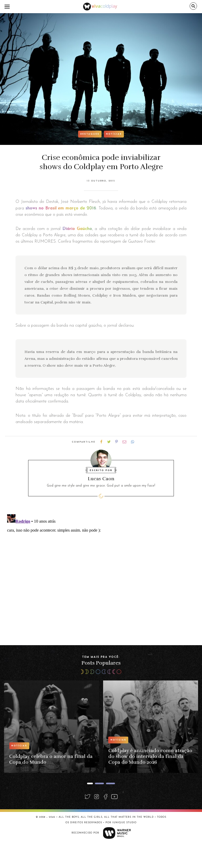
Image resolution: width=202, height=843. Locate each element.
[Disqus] (101, 578)
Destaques (89, 134)
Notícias (114, 134)
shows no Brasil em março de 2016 (60, 208)
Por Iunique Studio (121, 822)
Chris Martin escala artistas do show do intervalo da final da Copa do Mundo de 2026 (150, 756)
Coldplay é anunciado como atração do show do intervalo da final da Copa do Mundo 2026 (51, 756)
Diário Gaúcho (77, 229)
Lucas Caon (101, 479)
